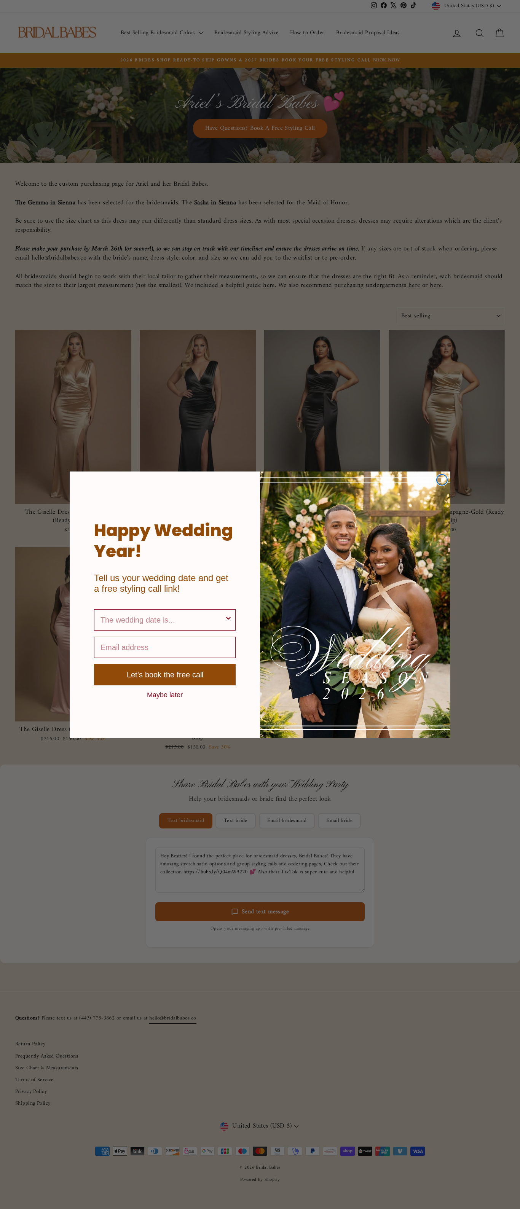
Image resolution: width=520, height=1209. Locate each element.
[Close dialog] (442, 480)
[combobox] (162, 620)
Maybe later (165, 694)
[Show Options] (228, 620)
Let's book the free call (165, 675)
